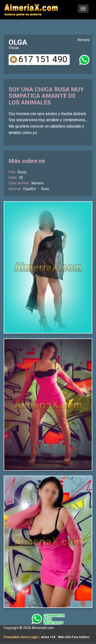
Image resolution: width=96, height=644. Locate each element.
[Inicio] (31, 9)
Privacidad (11, 637)
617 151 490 (42, 59)
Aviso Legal (28, 637)
